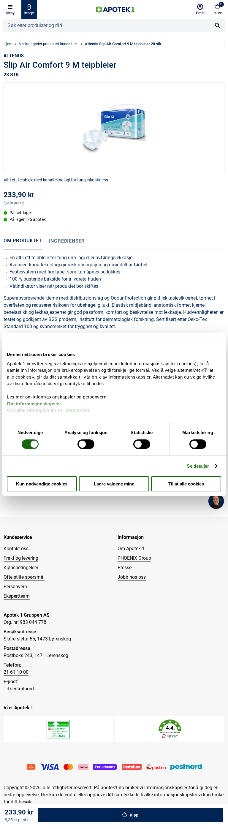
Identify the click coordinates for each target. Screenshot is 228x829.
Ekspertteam (17, 596)
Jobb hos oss (132, 577)
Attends (14, 55)
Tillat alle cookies (186, 483)
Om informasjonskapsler (34, 403)
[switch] (85, 444)
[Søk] (217, 25)
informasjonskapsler (165, 787)
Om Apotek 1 (131, 548)
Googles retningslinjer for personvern (49, 410)
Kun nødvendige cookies (41, 483)
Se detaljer (198, 466)
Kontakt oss (16, 548)
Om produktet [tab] (23, 240)
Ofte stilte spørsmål (24, 577)
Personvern (15, 586)
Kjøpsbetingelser (21, 567)
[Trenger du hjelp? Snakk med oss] (216, 501)
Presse (125, 567)
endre (70, 795)
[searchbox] (107, 25)
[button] (170, 729)
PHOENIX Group (134, 558)
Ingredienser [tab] (67, 241)
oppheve (96, 795)
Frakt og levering (21, 558)
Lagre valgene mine (114, 483)
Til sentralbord (19, 689)
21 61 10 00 (16, 672)
